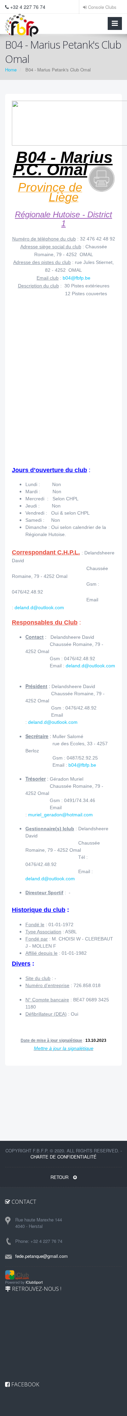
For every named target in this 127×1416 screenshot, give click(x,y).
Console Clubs (102, 7)
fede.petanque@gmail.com (41, 1256)
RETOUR (60, 1177)
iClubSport (34, 1282)
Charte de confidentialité (63, 1156)
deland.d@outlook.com (39, 607)
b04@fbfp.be (76, 278)
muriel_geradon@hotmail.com (60, 814)
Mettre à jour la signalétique (63, 1048)
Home (11, 69)
